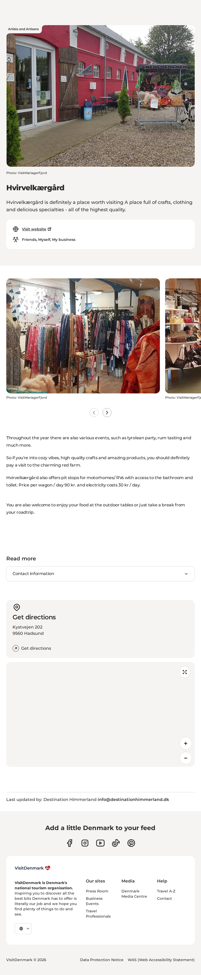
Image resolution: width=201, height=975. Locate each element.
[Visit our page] (85, 843)
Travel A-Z (166, 891)
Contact (164, 898)
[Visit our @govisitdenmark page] (115, 843)
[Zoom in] (186, 743)
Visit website (34, 229)
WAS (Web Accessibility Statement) (161, 959)
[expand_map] (185, 672)
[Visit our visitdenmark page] (100, 843)
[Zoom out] (186, 758)
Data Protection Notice (102, 959)
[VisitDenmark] (33, 868)
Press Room (97, 891)
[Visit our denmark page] (69, 843)
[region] (100, 714)
